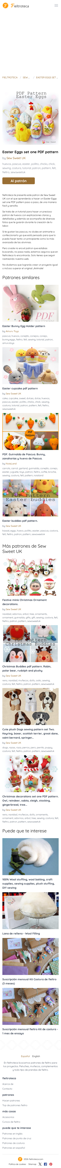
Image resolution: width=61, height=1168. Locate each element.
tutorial (26, 168)
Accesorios (8, 1117)
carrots (6, 468)
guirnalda (34, 468)
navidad (6, 613)
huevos (6, 164)
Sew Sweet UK (16, 158)
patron (36, 168)
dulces (30, 398)
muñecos (23, 680)
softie (44, 471)
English (36, 1056)
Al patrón (19, 181)
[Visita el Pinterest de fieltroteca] (50, 1164)
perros (26, 747)
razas (12, 747)
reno (4, 680)
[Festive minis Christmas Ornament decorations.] (30, 577)
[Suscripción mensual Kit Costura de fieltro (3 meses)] (30, 956)
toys (22, 471)
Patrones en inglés (12, 1133)
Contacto (7, 1088)
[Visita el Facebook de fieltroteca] (45, 1164)
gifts (28, 617)
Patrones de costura (13, 1143)
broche (52, 471)
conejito (24, 335)
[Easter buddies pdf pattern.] (30, 497)
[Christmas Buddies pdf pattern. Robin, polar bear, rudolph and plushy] (30, 643)
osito (38, 680)
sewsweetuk (18, 172)
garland (23, 468)
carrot (14, 468)
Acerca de (7, 1083)
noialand (38, 475)
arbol (26, 613)
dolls (32, 680)
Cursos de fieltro (11, 1121)
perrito (40, 747)
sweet (22, 398)
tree (32, 613)
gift (33, 617)
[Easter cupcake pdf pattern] (30, 365)
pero (33, 747)
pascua (16, 164)
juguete (14, 471)
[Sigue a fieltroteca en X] (40, 1164)
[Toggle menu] (56, 5)
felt (54, 168)
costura (16, 168)
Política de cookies (17, 1164)
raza (18, 747)
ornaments (41, 613)
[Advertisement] (30, 42)
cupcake (13, 398)
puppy (48, 747)
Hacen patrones (11, 1100)
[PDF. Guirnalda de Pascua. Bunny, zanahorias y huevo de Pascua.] (30, 431)
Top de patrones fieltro (14, 1105)
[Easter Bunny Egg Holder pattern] (30, 303)
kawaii (5, 530)
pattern (46, 168)
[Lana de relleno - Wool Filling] (30, 910)
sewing (6, 168)
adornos (17, 613)
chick (52, 164)
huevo (20, 530)
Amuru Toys (12, 331)
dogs (5, 747)
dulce (38, 398)
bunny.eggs (8, 339)
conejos (34, 335)
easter (26, 164)
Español (25, 1056)
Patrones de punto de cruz (16, 1138)
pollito (35, 164)
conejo (43, 335)
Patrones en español (13, 1147)
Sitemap (32, 1164)
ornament (7, 617)
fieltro (5, 172)
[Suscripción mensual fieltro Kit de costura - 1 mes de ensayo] (30, 1006)
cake (5, 398)
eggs (13, 530)
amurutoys (8, 343)
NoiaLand (11, 463)
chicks (43, 164)
